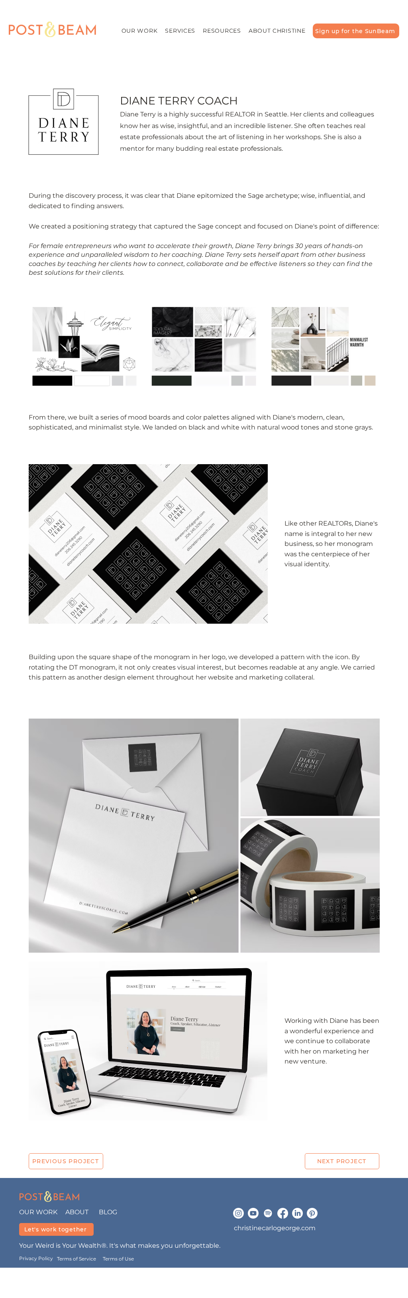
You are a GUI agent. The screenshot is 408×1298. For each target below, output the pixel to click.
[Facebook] (282, 1213)
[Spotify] (268, 1213)
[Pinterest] (312, 1213)
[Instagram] (238, 1213)
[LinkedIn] (297, 1213)
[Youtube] (253, 1213)
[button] (180, 31)
